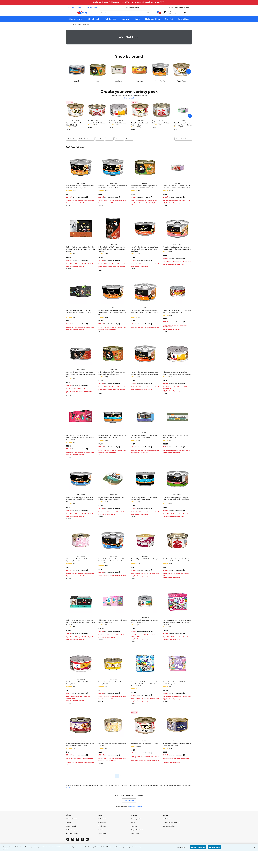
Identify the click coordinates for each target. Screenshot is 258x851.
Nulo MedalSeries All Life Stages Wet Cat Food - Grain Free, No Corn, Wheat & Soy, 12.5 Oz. (111, 249)
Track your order (91, 7)
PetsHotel (134, 826)
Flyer (80, 7)
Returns (100, 830)
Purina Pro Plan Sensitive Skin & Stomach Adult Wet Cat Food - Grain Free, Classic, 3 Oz (176, 499)
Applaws (118, 81)
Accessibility (102, 833)
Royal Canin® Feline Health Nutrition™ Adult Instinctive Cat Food (95, 123)
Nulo (97, 81)
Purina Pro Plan (160, 81)
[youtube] (87, 839)
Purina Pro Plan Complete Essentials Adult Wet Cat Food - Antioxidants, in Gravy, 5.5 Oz (112, 312)
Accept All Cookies (214, 847)
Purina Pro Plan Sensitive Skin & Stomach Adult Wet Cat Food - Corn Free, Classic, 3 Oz (144, 312)
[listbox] (129, 71)
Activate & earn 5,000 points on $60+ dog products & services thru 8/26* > (129, 2)
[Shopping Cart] (188, 13)
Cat (68, 24)
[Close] (255, 847)
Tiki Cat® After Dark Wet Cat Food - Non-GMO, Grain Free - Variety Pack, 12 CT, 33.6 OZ (80, 312)
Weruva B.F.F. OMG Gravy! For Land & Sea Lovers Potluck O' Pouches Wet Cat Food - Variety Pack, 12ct (144, 684)
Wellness (139, 81)
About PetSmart (71, 819)
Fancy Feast (181, 81)
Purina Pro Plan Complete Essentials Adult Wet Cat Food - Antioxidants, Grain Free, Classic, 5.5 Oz (144, 249)
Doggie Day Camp (137, 830)
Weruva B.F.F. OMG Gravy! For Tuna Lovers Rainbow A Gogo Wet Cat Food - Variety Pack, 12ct (177, 622)
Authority (76, 81)
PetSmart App (70, 830)
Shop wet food (129, 98)
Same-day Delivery (169, 826)
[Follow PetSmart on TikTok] (82, 839)
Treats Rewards (71, 826)
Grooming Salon (136, 819)
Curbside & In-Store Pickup (171, 822)
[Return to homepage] (82, 12)
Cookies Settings (181, 847)
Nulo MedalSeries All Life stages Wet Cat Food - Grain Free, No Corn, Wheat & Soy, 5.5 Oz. (80, 374)
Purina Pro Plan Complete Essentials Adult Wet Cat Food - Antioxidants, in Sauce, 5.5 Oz (79, 499)
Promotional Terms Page (136, 806)
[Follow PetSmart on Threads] (77, 839)
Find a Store (167, 819)
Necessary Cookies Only (198, 847)
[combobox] (125, 12)
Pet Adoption (135, 833)
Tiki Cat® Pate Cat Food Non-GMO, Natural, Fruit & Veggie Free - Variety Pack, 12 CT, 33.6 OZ (80, 437)
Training (133, 822)
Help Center (102, 819)
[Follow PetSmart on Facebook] (67, 839)
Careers (68, 822)
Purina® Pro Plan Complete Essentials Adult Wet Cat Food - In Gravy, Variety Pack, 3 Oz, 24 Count (80, 249)
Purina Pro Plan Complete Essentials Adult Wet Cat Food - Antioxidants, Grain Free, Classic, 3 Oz (111, 561)
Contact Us (102, 822)
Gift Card (71, 7)
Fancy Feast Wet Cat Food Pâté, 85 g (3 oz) (144, 743)
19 (141, 776)
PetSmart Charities (72, 833)
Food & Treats (76, 24)
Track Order (102, 826)
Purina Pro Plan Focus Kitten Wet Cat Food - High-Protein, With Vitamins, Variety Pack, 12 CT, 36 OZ (80, 622)
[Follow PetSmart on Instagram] (72, 839)
